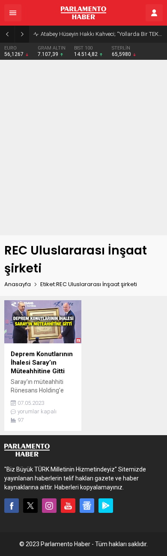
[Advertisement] (83, 147)
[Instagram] (49, 505)
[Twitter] (30, 505)
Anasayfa (17, 284)
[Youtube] (68, 505)
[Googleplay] (105, 505)
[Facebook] (11, 505)
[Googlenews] (87, 505)
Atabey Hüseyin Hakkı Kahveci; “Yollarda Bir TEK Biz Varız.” (102, 34)
